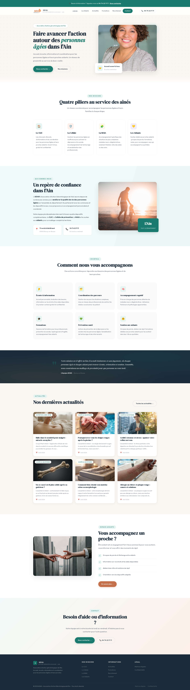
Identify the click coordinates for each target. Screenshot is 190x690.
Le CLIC (84, 666)
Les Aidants (85, 11)
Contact (127, 11)
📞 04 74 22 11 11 (106, 640)
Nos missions (63, 69)
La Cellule (85, 670)
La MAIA (84, 673)
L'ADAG (75, 11)
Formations (105, 11)
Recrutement (117, 11)
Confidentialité (140, 670)
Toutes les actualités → (144, 403)
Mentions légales (140, 666)
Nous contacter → (43, 69)
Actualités (95, 11)
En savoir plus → (107, 584)
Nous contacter (115, 3)
